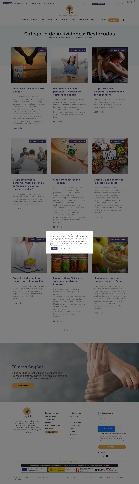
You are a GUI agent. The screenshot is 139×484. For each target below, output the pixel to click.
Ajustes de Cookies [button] (64, 248)
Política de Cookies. (56, 245)
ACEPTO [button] (54, 248)
